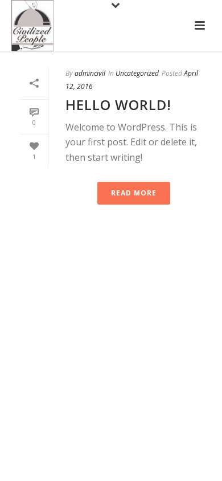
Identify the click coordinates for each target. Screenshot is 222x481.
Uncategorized (137, 73)
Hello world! (118, 104)
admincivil (90, 73)
